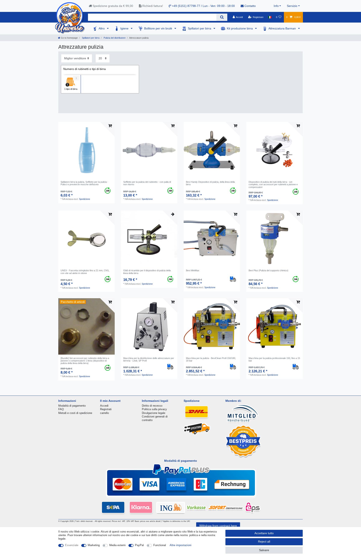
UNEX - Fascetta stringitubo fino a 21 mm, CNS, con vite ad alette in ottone (85, 271)
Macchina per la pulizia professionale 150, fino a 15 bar (274, 359)
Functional (159, 545)
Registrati (106, 409)
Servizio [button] (292, 6)
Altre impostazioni (180, 545)
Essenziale (71, 545)
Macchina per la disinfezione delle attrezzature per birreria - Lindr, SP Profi (148, 359)
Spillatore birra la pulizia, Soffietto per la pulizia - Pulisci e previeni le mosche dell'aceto (84, 183)
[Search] (221, 17)
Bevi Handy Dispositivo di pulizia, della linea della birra (210, 183)
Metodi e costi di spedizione (75, 413)
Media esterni (117, 545)
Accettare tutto (264, 533)
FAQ (61, 409)
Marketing (94, 545)
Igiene (124, 28)
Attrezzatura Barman (282, 28)
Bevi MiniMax (192, 270)
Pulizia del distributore (114, 38)
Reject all (264, 541)
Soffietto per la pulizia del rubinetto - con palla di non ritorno (147, 183)
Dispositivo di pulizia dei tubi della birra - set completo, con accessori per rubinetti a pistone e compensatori (273, 184)
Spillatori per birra (200, 28)
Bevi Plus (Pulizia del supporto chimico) (268, 270)
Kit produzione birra (240, 28)
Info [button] (276, 6)
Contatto (250, 6)
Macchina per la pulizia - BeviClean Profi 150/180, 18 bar (211, 359)
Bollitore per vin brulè (158, 28)
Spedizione (84, 199)
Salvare (264, 550)
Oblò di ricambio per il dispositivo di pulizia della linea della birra (147, 271)
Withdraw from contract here (218, 525)
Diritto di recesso (152, 405)
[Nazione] (269, 17)
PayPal (139, 545)
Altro (102, 28)
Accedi (104, 405)
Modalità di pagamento (72, 405)
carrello (104, 413)
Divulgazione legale (153, 413)
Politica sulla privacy (154, 409)
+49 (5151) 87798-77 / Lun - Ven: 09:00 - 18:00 (203, 6)
